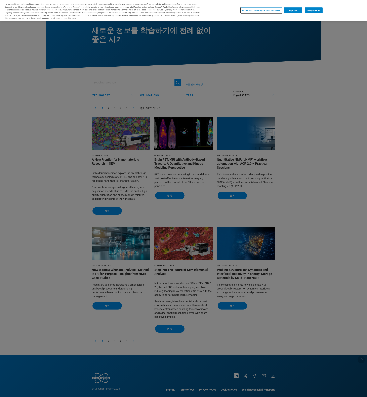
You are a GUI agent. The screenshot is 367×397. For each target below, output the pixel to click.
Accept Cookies (313, 10)
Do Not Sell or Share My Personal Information (261, 10)
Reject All (293, 10)
